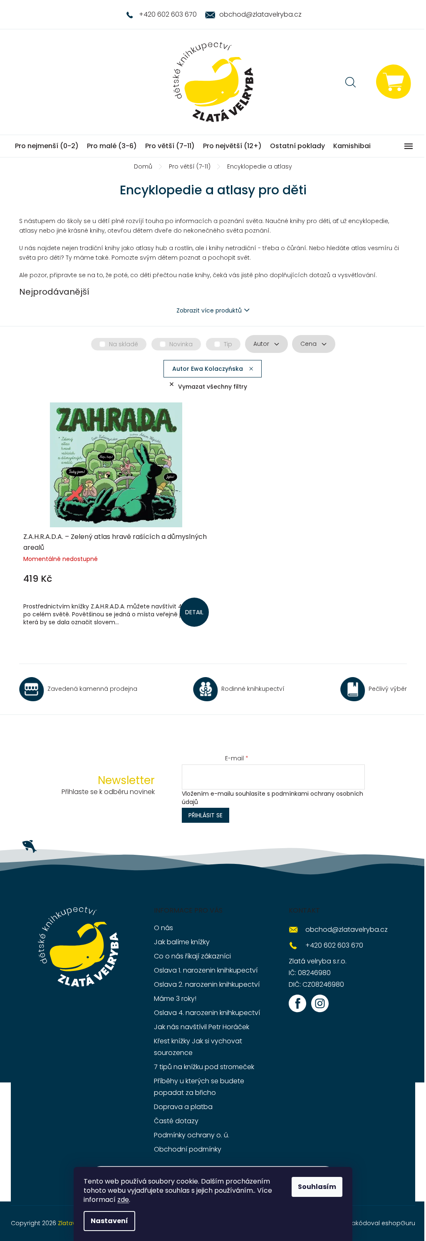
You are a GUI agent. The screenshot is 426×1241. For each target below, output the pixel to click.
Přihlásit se (205, 815)
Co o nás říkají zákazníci (192, 956)
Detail (194, 612)
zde (123, 1199)
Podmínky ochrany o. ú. (191, 1135)
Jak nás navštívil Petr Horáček (201, 1027)
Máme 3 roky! (175, 998)
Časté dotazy (176, 1121)
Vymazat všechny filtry (212, 386)
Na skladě (123, 344)
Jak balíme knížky (182, 942)
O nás (163, 928)
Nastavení (109, 1221)
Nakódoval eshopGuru (381, 1223)
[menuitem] (47, 146)
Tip (228, 344)
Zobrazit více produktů (209, 310)
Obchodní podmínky (187, 1149)
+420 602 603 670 (334, 945)
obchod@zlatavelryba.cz (346, 929)
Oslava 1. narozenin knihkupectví (206, 970)
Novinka (181, 344)
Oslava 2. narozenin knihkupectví (207, 984)
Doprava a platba (183, 1107)
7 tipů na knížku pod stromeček (204, 1067)
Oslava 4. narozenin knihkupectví (207, 1013)
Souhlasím (317, 1186)
